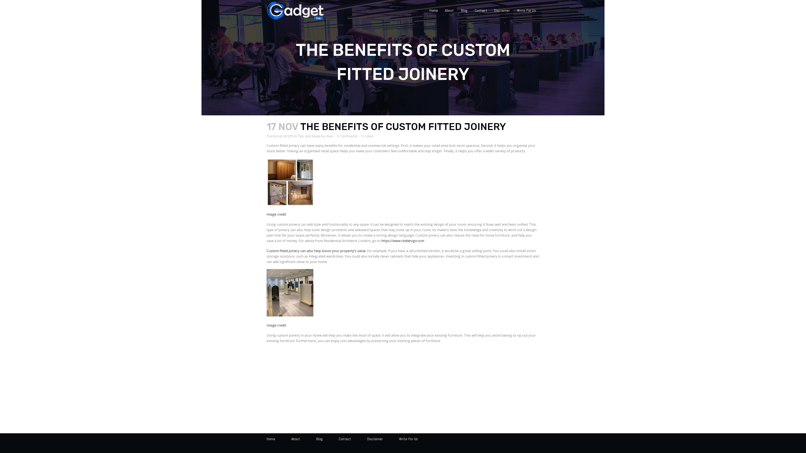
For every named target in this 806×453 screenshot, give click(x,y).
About (295, 438)
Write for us (408, 438)
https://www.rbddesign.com (402, 240)
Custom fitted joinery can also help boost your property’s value (316, 251)
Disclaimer (375, 438)
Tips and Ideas (309, 136)
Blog (319, 438)
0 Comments (347, 136)
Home (271, 438)
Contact (345, 438)
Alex (329, 136)
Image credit (276, 214)
